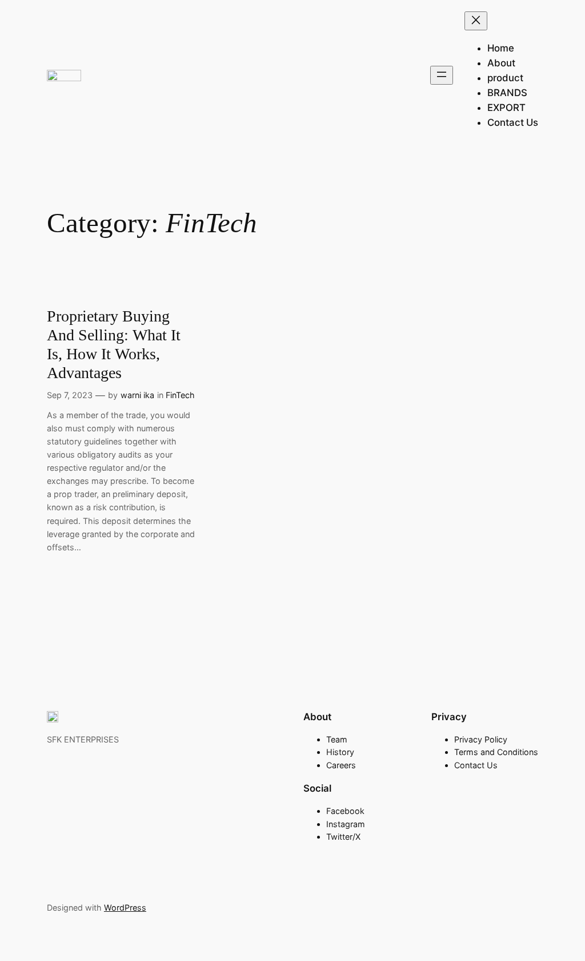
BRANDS (507, 92)
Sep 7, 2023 (70, 395)
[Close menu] (475, 20)
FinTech (180, 395)
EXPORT (506, 107)
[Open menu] (441, 75)
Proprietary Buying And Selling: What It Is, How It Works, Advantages (114, 344)
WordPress (125, 907)
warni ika (137, 395)
